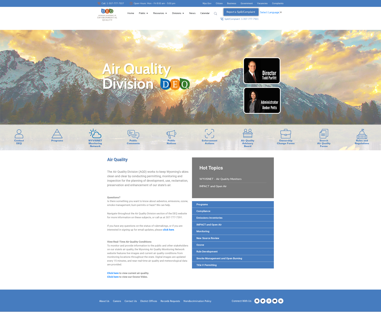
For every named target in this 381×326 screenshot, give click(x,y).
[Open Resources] (166, 13)
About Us (104, 301)
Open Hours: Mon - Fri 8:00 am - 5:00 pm (154, 3)
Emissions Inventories (209, 217)
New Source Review (207, 238)
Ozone (200, 244)
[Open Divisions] (183, 13)
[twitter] (263, 301)
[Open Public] (147, 13)
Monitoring (202, 231)
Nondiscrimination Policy (197, 301)
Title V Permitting (206, 265)
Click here (113, 276)
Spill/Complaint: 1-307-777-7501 (242, 19)
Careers (117, 301)
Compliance (203, 211)
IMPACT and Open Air (213, 186)
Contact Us (131, 301)
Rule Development (207, 251)
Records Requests (170, 301)
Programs (202, 204)
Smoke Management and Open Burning (219, 258)
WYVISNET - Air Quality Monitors (220, 179)
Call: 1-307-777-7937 (113, 3)
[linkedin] (280, 301)
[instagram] (268, 301)
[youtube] (274, 301)
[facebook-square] (257, 301)
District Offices (148, 301)
